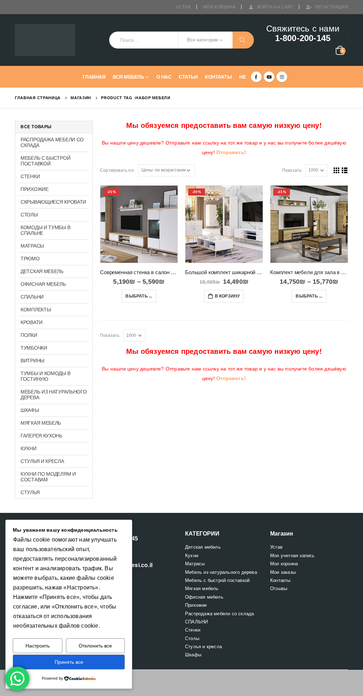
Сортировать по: (117, 170)
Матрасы (32, 246)
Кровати (32, 322)
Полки (29, 335)
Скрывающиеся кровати (53, 202)
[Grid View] (336, 170)
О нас (164, 77)
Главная (94, 77)
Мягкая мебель (41, 423)
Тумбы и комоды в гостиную (45, 376)
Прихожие (35, 189)
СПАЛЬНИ (32, 297)
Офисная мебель (43, 284)
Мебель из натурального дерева (53, 394)
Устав (183, 7)
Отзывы (278, 588)
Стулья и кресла (42, 461)
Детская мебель (42, 271)
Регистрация (331, 7)
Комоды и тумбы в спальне (45, 230)
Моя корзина (219, 7)
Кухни (29, 448)
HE (242, 77)
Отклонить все (95, 646)
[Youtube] (269, 77)
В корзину (227, 296)
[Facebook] (256, 77)
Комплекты (36, 309)
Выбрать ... (138, 296)
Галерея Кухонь (41, 435)
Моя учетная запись (292, 555)
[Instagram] (282, 77)
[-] (45, 40)
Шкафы (30, 410)
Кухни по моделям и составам (48, 476)
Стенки (30, 176)
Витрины (32, 360)
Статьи (188, 77)
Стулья (30, 492)
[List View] (344, 170)
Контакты (218, 77)
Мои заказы (283, 572)
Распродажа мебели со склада (52, 142)
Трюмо (30, 258)
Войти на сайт (275, 7)
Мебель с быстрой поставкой (45, 160)
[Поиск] (243, 40)
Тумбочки (34, 348)
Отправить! (231, 152)
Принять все (69, 662)
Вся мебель (128, 77)
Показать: (292, 170)
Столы (29, 214)
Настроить (38, 646)
